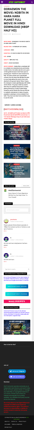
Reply (5, 231)
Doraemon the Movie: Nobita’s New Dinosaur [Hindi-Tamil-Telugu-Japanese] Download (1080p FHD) (17, 151)
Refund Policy (8, 427)
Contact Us (14, 421)
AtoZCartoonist (16, 34)
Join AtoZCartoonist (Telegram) (17, 294)
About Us (7, 421)
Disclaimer (7, 424)
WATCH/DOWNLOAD (13, 109)
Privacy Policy (22, 421)
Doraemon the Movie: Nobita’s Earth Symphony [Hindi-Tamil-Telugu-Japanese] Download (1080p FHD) (17, 170)
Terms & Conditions (17, 424)
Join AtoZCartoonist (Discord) (17, 286)
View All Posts (26, 185)
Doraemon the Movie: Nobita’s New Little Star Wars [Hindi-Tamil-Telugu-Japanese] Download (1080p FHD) (17, 132)
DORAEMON (6, 6)
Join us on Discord (18, 377)
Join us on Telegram (18, 371)
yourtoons (13, 219)
